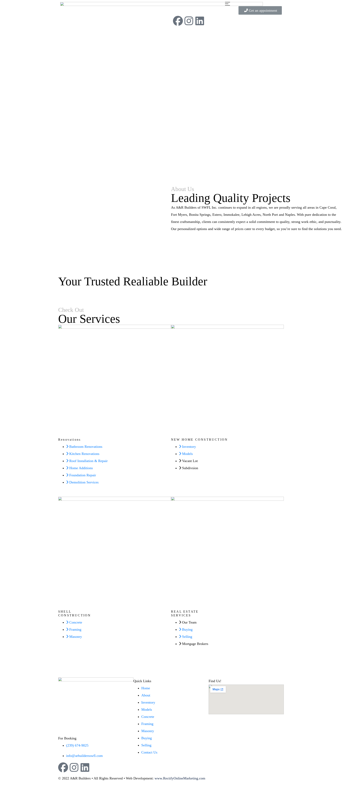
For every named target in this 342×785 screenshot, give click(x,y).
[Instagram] (189, 21)
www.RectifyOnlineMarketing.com (180, 778)
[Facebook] (178, 21)
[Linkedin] (200, 21)
